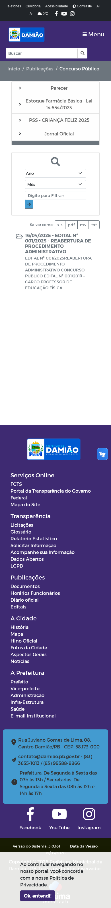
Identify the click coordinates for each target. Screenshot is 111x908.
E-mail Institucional (33, 715)
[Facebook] (56, 14)
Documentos (25, 586)
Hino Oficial (24, 640)
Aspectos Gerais (29, 654)
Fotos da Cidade (29, 647)
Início (13, 68)
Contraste (84, 6)
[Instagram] (72, 14)
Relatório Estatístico (34, 538)
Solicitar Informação (33, 545)
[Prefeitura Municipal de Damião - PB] (26, 34)
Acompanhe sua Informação (43, 552)
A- (31, 14)
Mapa (17, 634)
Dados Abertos (27, 559)
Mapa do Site (25, 504)
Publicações (40, 68)
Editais (18, 606)
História (19, 627)
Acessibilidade (56, 6)
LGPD (17, 565)
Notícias (20, 661)
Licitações (22, 525)
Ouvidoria (33, 6)
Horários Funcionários (35, 593)
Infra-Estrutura (27, 702)
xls (60, 224)
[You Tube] (64, 14)
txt (94, 224)
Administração (27, 695)
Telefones (13, 6)
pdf (71, 224)
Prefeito (19, 681)
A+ (98, 6)
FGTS (16, 484)
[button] (82, 53)
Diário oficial (25, 599)
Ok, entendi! (37, 895)
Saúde (17, 709)
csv (83, 224)
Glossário (21, 531)
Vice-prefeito (25, 688)
